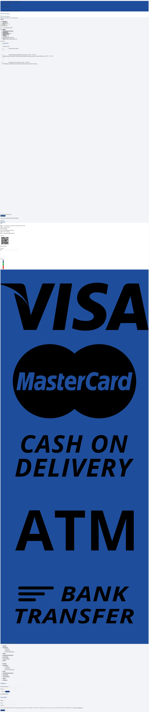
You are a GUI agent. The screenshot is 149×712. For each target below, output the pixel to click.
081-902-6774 (9, 1)
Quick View (2, 216)
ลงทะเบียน (2, 710)
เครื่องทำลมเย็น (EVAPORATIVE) (9, 39)
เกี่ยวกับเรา (5, 23)
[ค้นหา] (0, 28)
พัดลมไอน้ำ (5, 34)
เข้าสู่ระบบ (7, 691)
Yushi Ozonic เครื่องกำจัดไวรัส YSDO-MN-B (9, 218)
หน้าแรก (5, 646)
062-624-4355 (16, 1)
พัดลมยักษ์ (5, 32)
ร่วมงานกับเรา (6, 659)
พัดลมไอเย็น (5, 36)
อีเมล (1, 703)
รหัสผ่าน (2, 689)
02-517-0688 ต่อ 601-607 (8, 230)
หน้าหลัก (2, 18)
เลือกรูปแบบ (3, 222)
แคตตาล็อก (5, 657)
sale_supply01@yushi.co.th (9, 233)
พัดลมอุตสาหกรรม (6, 33)
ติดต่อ (4, 660)
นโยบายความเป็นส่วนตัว (8, 27)
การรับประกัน (7, 650)
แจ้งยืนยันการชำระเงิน (8, 31)
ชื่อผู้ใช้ (2, 700)
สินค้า (4, 653)
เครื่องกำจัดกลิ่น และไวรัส (8, 37)
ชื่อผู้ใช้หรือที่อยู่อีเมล (4, 686)
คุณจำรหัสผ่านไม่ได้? (4, 694)
